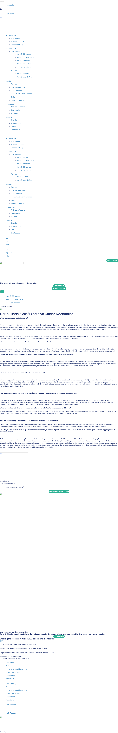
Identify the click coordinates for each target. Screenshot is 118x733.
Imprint (8, 666)
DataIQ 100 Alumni (24, 64)
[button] (59, 9)
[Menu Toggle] (2, 291)
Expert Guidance (17, 41)
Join (7, 245)
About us (9, 117)
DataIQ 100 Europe (24, 54)
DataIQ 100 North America (27, 57)
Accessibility (10, 675)
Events (8, 81)
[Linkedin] (1, 641)
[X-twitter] (3, 641)
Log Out (9, 241)
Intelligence (15, 38)
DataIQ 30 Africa (23, 61)
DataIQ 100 (15, 51)
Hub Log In (10, 5)
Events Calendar (17, 100)
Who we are (16, 123)
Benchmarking (17, 45)
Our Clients (15, 110)
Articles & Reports (18, 107)
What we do (10, 35)
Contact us (15, 130)
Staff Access (11, 705)
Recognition (10, 48)
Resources (10, 104)
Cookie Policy (11, 662)
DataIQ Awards (23, 74)
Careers (14, 126)
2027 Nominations (24, 67)
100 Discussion (16, 90)
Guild (13, 97)
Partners (14, 113)
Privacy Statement (13, 672)
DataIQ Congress (18, 87)
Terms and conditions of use (17, 669)
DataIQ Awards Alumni (25, 77)
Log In (8, 238)
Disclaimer (10, 679)
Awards (14, 71)
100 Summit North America (21, 94)
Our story (14, 120)
